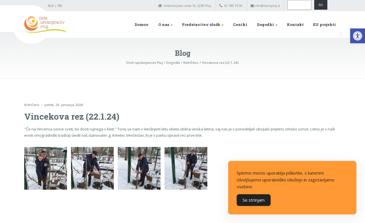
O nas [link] (163, 24)
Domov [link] (142, 24)
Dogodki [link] (265, 24)
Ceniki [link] (240, 24)
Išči (321, 5)
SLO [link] (51, 5)
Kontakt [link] (295, 24)
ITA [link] (60, 5)
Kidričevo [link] (31, 105)
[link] (357, 35)
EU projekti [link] (324, 24)
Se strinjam (254, 200)
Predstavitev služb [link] (201, 24)
